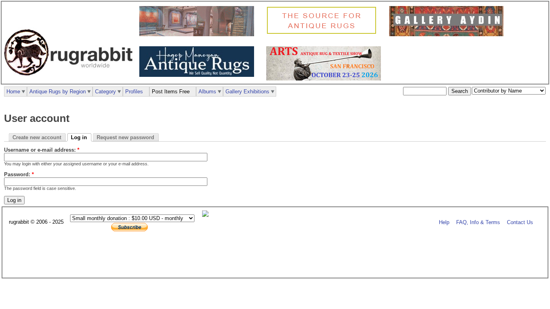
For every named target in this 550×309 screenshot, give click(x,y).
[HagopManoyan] (198, 75)
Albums (207, 92)
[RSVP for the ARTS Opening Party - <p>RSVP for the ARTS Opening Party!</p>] (207, 215)
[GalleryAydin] (198, 34)
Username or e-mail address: (41, 150)
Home (13, 92)
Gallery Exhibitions (247, 92)
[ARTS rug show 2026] (325, 79)
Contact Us (520, 222)
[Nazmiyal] (323, 33)
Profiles (134, 92)
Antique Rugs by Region (57, 92)
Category (105, 92)
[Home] (70, 80)
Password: (19, 174)
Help (444, 222)
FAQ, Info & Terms (478, 222)
